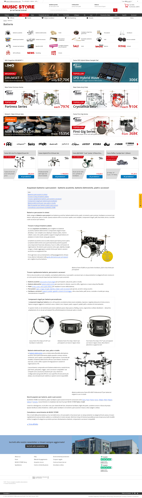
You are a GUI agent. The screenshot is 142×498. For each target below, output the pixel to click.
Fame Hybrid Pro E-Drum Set (49, 153)
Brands (91, 18)
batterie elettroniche (48, 284)
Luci (91, 15)
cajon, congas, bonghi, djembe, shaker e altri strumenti (53, 289)
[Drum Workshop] (108, 144)
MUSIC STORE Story (21, 462)
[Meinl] (10, 144)
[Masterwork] (54, 144)
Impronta (96, 496)
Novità (29, 18)
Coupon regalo (57, 459)
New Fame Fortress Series (14, 87)
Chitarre (7, 15)
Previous (4, 144)
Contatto (90, 496)
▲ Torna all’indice (32, 424)
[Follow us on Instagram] (135, 493)
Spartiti (124, 15)
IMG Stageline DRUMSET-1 (14, 60)
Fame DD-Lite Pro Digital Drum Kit (16, 153)
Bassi (15, 15)
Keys (32, 15)
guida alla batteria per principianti (57, 257)
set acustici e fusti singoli (47, 282)
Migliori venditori (49, 18)
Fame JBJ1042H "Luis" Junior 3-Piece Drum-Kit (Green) (91, 153)
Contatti (5, 493)
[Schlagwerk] (21, 144)
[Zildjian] (75, 144)
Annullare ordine (58, 465)
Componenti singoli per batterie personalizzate (42, 201)
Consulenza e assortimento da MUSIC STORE (41, 207)
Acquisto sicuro (39, 462)
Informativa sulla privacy (106, 496)
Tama (84, 400)
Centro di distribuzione (41, 465)
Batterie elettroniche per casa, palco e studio (42, 203)
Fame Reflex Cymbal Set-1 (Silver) (119, 153)
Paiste (92, 400)
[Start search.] (115, 10)
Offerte (12, 18)
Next (138, 144)
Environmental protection (61, 457)
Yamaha (35, 402)
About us (17, 457)
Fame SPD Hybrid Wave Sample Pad (85, 60)
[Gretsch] (86, 144)
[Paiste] (43, 144)
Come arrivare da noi (59, 462)
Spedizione (18, 465)
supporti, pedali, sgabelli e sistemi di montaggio (57, 291)
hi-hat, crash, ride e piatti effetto (42, 286)
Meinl (105, 400)
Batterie (24, 15)
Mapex (110, 400)
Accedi (129, 1)
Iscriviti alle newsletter (36, 446)
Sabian (29, 402)
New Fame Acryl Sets (80, 87)
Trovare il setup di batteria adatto (38, 196)
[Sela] (32, 144)
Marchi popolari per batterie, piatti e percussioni (43, 205)
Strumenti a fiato (105, 15)
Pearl (87, 400)
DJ (84, 15)
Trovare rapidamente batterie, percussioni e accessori (45, 199)
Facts (16, 459)
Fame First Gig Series (80, 114)
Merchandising (71, 18)
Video (132, 18)
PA (58, 15)
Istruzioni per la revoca (120, 496)
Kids (116, 15)
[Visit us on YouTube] (138, 493)
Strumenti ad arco (44, 15)
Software (76, 15)
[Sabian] (64, 144)
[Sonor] (119, 144)
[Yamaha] (129, 144)
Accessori (134, 15)
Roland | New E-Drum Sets (14, 114)
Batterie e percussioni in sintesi (37, 194)
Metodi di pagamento (40, 459)
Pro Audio (66, 15)
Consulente (116, 18)
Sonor (96, 400)
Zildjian (101, 400)
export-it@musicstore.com (13, 1)
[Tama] (97, 144)
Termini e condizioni (133, 496)
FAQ (35, 457)
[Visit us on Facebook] (132, 493)
